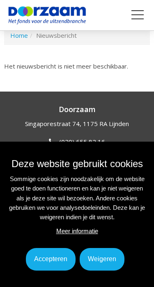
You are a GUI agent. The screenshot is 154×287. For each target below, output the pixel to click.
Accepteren (50, 258)
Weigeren (102, 258)
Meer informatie (77, 230)
